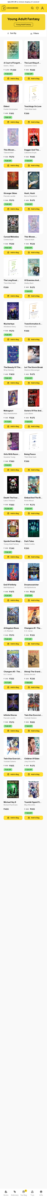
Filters (36, 33)
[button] (37, 8)
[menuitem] (6, 1193)
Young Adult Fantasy (23, 25)
